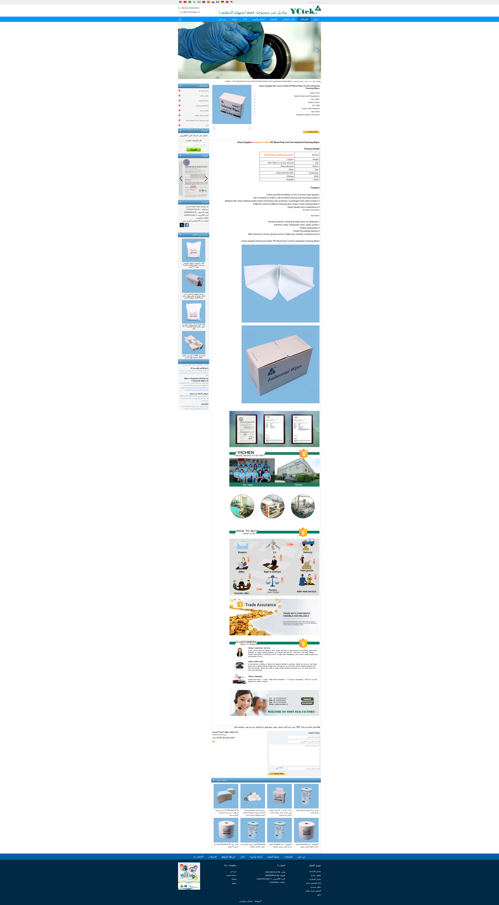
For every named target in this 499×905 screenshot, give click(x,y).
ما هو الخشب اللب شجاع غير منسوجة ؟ (195, 398)
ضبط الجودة (273, 856)
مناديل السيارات (203, 101)
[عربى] (189, 2)
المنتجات (304, 19)
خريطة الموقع (228, 856)
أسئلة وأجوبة (258, 19)
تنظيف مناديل (204, 96)
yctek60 (228, 81)
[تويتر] (182, 225)
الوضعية (273, 19)
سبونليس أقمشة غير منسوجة (199, 380)
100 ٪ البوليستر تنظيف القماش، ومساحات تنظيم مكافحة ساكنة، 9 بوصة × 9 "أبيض (194, 265)
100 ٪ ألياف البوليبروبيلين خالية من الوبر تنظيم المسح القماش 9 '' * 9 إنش (193, 326)
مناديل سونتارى (245, 901)
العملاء (233, 879)
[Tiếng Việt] (185, 2)
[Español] (208, 2)
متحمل (280, 727)
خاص (207, 125)
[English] (232, 2)
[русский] (213, 2)
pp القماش (204, 390)
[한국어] (194, 2)
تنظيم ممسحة (204, 110)
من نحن (222, 19)
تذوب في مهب (250, 727)
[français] (217, 2)
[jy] (249, 50)
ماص (293, 727)
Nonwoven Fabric (261, 142)
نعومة (275, 727)
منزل (315, 19)
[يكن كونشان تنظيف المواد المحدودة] (305, 14)
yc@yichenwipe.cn (190, 12)
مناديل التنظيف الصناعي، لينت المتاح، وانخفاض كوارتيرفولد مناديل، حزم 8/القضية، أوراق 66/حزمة (193, 296)
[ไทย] (180, 2)
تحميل (234, 19)
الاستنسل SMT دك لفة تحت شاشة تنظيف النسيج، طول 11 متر (193, 356)
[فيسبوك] (187, 225)
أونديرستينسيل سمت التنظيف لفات (197, 120)
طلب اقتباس (289, 19)
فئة (306, 81)
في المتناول (260, 727)
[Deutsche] (222, 2)
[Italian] (199, 2)
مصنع (234, 883)
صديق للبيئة (268, 727)
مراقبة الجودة (231, 875)
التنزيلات (212, 856)
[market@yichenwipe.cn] (213, 741)
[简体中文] (227, 2)
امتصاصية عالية (239, 727)
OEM (298, 727)
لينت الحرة (287, 727)
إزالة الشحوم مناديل (202, 106)
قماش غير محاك (306, 727)
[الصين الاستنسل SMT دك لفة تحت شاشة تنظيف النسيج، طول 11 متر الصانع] (193, 354)
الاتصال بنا (198, 856)
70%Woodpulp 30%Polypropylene (279, 155)
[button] (252, 76)
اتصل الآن (193, 229)
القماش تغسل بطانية (202, 115)
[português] (203, 2)
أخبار (244, 19)
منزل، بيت (312, 81)
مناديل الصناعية (299, 81)
